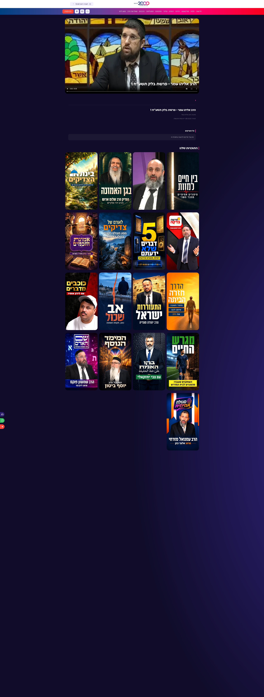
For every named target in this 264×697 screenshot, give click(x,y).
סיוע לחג (122, 11)
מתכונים (158, 11)
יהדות (177, 11)
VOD (192, 11)
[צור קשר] (82, 11)
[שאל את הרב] (2, 420)
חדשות (199, 11)
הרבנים (142, 11)
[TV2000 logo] (144, 4)
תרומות (67, 11)
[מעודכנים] (2, 426)
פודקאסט (185, 11)
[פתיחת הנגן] (2, 414)
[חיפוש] (87, 11)
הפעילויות (150, 11)
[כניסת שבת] (77, 11)
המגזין (171, 11)
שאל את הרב (132, 11)
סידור (165, 11)
